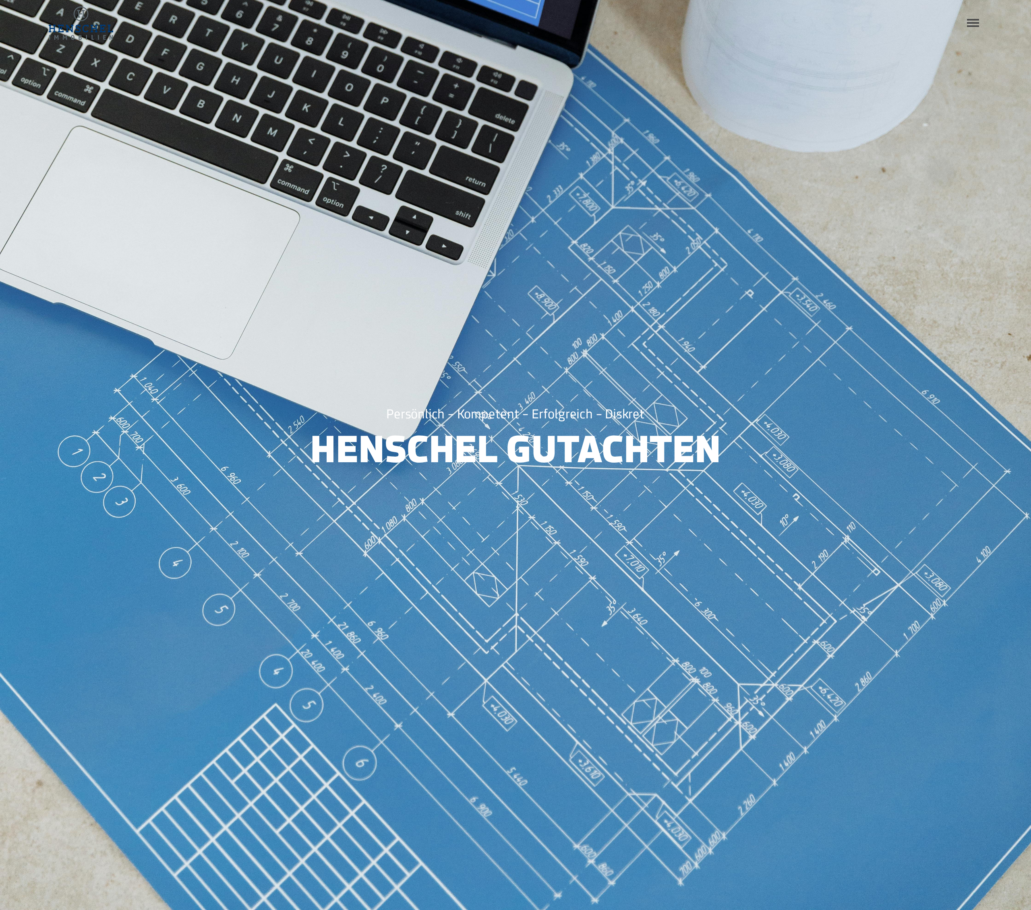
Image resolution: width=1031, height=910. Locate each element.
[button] (973, 23)
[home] (81, 23)
